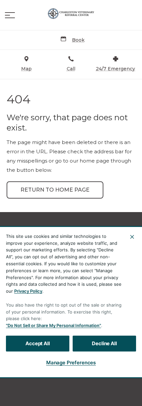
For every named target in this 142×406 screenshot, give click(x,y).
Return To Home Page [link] (54, 190)
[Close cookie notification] (132, 237)
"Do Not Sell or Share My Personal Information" (53, 325)
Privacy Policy (28, 291)
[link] (71, 13)
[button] (10, 15)
